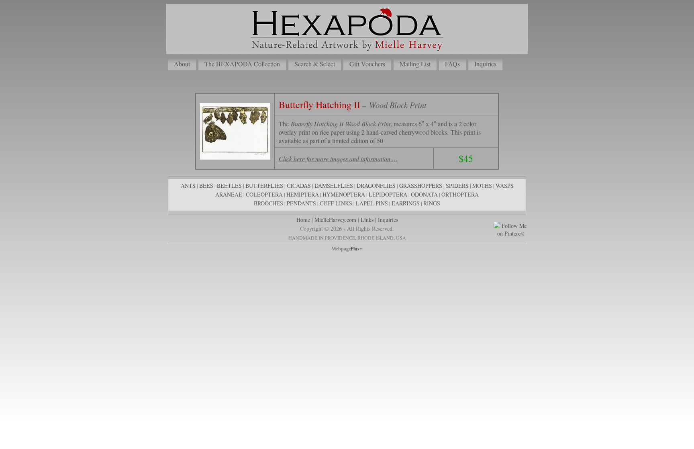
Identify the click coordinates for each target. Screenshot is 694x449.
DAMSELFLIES (333, 185)
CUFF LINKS (336, 203)
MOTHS (482, 185)
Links (367, 219)
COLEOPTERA (264, 194)
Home (303, 219)
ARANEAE (228, 194)
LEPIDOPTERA (388, 194)
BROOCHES (268, 203)
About (182, 63)
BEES (206, 185)
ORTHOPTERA (460, 194)
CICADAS (299, 185)
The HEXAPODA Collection (242, 63)
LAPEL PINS (372, 203)
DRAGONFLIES (376, 185)
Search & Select (314, 63)
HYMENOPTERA (344, 194)
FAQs (452, 63)
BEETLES (229, 185)
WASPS (505, 185)
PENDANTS (301, 203)
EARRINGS (406, 203)
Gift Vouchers (367, 63)
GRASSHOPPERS (420, 185)
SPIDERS (457, 185)
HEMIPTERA (302, 194)
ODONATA (424, 194)
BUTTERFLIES (264, 185)
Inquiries (485, 63)
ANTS (188, 185)
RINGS (431, 203)
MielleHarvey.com (335, 219)
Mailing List (415, 63)
